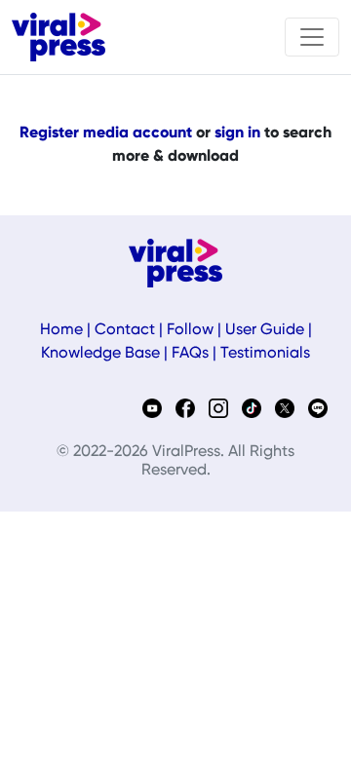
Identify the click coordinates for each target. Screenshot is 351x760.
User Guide (264, 330)
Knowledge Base (100, 353)
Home (61, 330)
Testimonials (265, 353)
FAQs (190, 353)
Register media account (106, 133)
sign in (237, 133)
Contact (125, 330)
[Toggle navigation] (312, 37)
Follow (190, 330)
